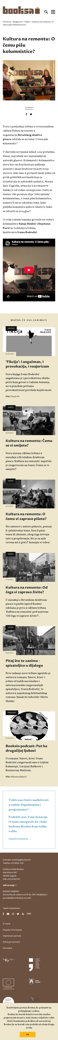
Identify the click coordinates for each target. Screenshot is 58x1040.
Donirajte (7, 948)
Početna (7, 21)
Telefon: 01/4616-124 (13, 863)
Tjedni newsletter (11, 908)
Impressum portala (12, 936)
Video (27, 21)
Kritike (11, 328)
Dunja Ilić (15, 396)
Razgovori (17, 21)
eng (29, 914)
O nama (6, 923)
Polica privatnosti (11, 942)
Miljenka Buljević (19, 776)
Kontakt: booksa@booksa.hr (17, 859)
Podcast (12, 712)
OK (27, 1034)
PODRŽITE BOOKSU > (19, 839)
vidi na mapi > (9, 885)
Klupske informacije (12, 930)
